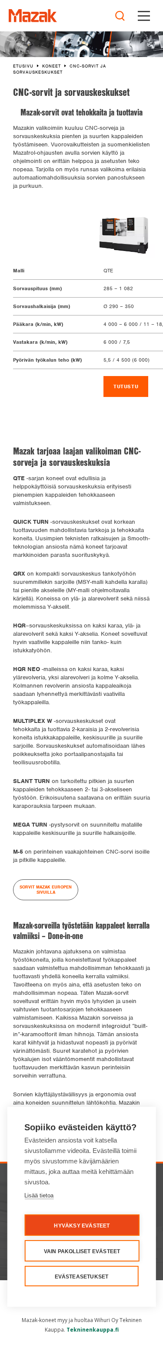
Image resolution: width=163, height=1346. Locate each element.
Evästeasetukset (82, 1277)
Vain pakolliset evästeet (82, 1251)
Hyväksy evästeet (82, 1226)
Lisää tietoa (38, 1195)
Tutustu (125, 386)
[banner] (33, 15)
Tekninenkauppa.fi (93, 1329)
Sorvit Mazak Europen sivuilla (46, 889)
